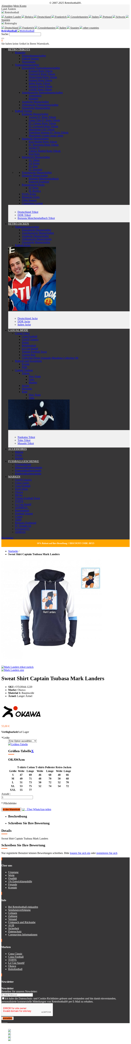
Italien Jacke (24, 324)
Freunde (12, 884)
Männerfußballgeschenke (28, 467)
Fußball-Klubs (23, 245)
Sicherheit (13, 928)
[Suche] (2, 38)
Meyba (19, 495)
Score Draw (21, 488)
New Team (35, 376)
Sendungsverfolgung (19, 910)
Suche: (5, 34)
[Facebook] (2, 1021)
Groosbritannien (79, 16)
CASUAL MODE (18, 330)
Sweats (26, 364)
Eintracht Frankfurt (39, 181)
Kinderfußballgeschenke (28, 473)
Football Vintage (24, 513)
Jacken (25, 385)
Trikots (25, 373)
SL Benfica (35, 190)
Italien (95, 16)
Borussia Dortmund (25, 522)
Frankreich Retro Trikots (42, 74)
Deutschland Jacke (28, 318)
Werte (11, 875)
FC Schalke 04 (23, 525)
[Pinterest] (7, 1021)
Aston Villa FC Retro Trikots (44, 120)
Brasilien (33, 98)
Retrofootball (29, 345)
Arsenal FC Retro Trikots (42, 117)
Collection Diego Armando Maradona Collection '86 (50, 357)
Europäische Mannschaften (36, 229)
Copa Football (29, 336)
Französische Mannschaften (37, 172)
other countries (90, 27)
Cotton (18, 516)
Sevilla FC (34, 147)
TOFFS (19, 501)
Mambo (33, 382)
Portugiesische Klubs (33, 184)
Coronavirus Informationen (22, 934)
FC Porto (34, 187)
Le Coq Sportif (30, 348)
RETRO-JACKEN (18, 223)
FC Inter (33, 166)
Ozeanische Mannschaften (36, 107)
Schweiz (120, 16)
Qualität (12, 878)
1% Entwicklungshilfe (20, 881)
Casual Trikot (22, 333)
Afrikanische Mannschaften (37, 239)
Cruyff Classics (30, 339)
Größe (5, 737)
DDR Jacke (24, 321)
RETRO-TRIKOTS (19, 49)
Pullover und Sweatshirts (28, 361)
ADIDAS (20, 532)
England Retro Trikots (41, 71)
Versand (12, 919)
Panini (25, 342)
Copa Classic (22, 482)
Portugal (107, 16)
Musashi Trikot (26, 443)
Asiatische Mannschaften (35, 101)
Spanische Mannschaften (35, 138)
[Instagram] (4, 1021)
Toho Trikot (24, 440)
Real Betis (34, 154)
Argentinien (35, 95)
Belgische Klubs (31, 197)
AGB (11, 925)
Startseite (13, 551)
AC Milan (34, 160)
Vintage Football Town (34, 351)
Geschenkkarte (23, 464)
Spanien (75, 27)
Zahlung (12, 916)
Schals (18, 455)
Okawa (19, 492)
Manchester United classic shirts (46, 135)
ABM (18, 519)
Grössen (12, 913)
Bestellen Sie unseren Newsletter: (19, 991)
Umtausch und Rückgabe (21, 922)
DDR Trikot (24, 215)
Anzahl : (6, 793)
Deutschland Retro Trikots (43, 77)
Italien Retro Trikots (39, 83)
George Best (28, 354)
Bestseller (20, 52)
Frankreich (60, 16)
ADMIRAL (21, 507)
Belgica (29, 16)
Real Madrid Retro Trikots (43, 141)
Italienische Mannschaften (36, 157)
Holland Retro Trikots (40, 80)
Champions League (32, 203)
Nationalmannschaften (34, 55)
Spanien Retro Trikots (40, 86)
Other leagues (29, 200)
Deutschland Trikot (28, 212)
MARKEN (14, 476)
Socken (19, 458)
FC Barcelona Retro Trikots (44, 144)
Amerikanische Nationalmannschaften (42, 92)
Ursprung (13, 872)
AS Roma (34, 163)
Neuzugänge (28, 61)
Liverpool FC (22, 528)
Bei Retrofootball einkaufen (23, 906)
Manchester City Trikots (42, 129)
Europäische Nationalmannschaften (41, 67)
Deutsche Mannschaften (35, 175)
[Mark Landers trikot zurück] (17, 667)
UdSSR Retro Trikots (40, 89)
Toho (31, 379)
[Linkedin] (6, 1021)
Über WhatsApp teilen (38, 809)
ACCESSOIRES (17, 449)
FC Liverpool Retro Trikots (43, 126)
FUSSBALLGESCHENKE (23, 461)
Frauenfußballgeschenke (28, 470)
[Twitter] (3, 1021)
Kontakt (12, 887)
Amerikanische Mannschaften (38, 233)
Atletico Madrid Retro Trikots (45, 151)
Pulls (24, 367)
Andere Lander (13, 16)
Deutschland (44, 16)
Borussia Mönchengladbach (44, 178)
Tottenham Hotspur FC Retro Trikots (48, 132)
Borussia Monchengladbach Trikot (36, 218)
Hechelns (27, 388)
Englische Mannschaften (35, 114)
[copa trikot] (39, 428)
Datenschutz (14, 931)
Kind (24, 391)
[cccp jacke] (32, 309)
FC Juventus (35, 169)
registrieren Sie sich (106, 853)
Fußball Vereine (30, 58)
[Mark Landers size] (12, 670)
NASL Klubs (29, 194)
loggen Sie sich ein (80, 853)
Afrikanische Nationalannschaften (40, 104)
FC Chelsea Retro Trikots (42, 123)
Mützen (19, 452)
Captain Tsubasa (24, 370)
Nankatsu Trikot (26, 437)
